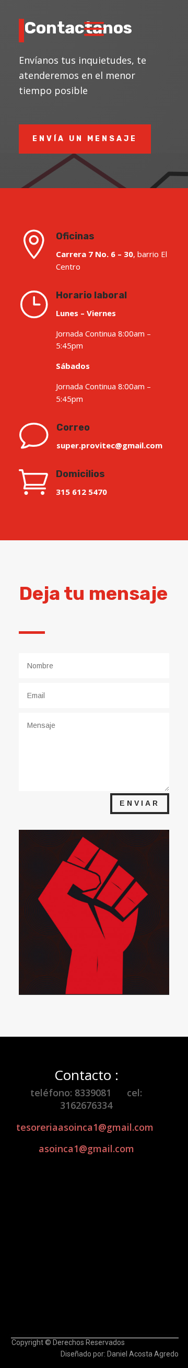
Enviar (140, 803)
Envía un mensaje (84, 138)
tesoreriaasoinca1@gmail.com (85, 1127)
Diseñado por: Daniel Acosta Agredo (120, 1354)
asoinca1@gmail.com (86, 1148)
